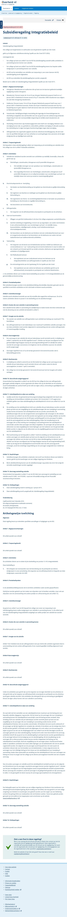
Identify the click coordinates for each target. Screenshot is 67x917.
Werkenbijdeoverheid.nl (12, 911)
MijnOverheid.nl (10, 904)
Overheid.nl (6, 9)
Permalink (48, 20)
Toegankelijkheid (10, 885)
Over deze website (10, 867)
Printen (59, 20)
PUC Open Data (10, 899)
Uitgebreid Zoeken (27, 8)
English (7, 871)
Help (6, 873)
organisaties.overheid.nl (44, 849)
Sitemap (7, 887)
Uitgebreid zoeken (28, 13)
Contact (7, 869)
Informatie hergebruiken (12, 881)
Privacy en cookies (10, 883)
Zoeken (16, 8)
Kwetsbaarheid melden (12, 890)
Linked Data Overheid (11, 897)
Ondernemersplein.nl (11, 908)
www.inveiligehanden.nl (10, 798)
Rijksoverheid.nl (10, 906)
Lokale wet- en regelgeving (15, 13)
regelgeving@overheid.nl (21, 854)
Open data (8, 895)
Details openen (1, 25)
